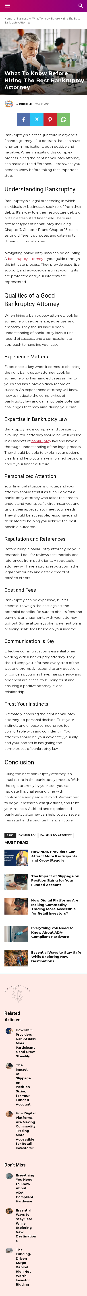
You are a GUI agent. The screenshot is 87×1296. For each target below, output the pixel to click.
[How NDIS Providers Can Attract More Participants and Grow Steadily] (16, 858)
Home (8, 18)
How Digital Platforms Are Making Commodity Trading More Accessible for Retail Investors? (54, 906)
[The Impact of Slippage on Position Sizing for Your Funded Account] (16, 882)
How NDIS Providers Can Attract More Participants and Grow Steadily (54, 856)
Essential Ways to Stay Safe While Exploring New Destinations (56, 956)
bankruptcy (27, 835)
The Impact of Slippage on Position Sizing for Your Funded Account (55, 880)
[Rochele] (9, 104)
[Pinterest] (50, 119)
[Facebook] (23, 119)
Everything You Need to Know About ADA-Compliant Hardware (52, 932)
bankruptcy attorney (56, 835)
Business (22, 18)
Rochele (25, 104)
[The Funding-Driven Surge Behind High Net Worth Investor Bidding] (9, 1250)
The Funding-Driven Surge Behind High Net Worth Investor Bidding (23, 1267)
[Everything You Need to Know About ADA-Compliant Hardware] (16, 934)
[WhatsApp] (63, 119)
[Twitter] (37, 119)
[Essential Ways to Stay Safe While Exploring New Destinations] (16, 958)
